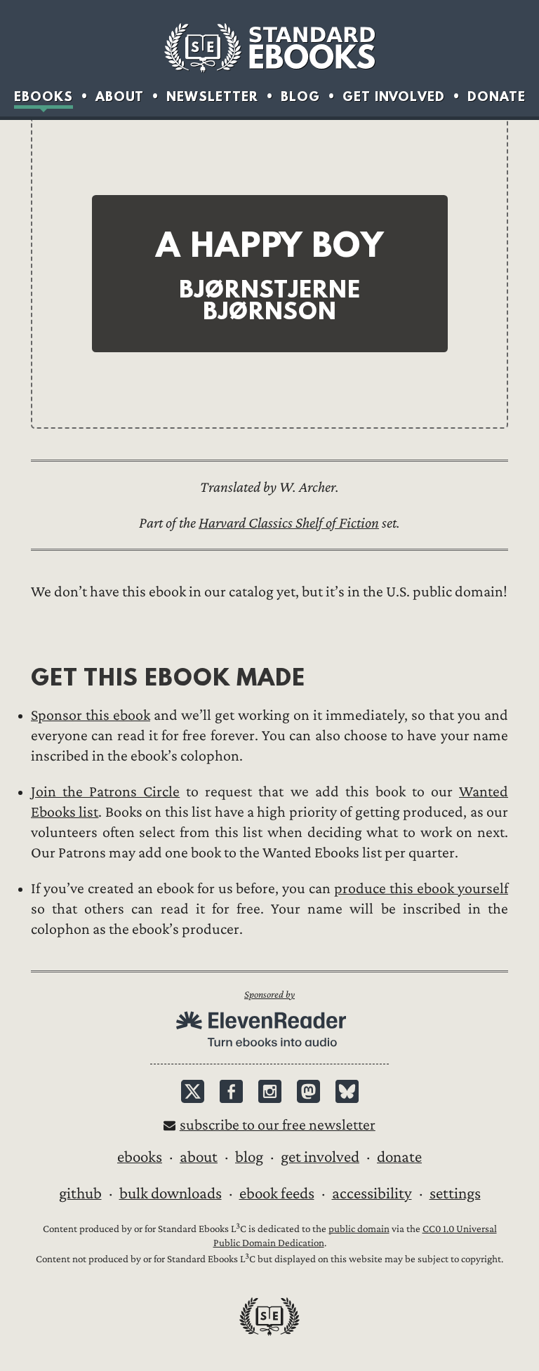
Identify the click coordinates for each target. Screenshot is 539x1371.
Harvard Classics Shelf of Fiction (289, 523)
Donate (496, 96)
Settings (455, 1193)
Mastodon (308, 1091)
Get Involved (393, 96)
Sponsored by (269, 994)
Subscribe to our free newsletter (277, 1125)
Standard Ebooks (269, 47)
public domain (359, 1229)
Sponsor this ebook (90, 715)
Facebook (231, 1091)
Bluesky (347, 1091)
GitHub (80, 1193)
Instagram (269, 1091)
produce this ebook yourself (421, 888)
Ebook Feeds (276, 1193)
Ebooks (43, 96)
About (119, 96)
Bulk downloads (170, 1193)
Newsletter (212, 96)
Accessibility (372, 1193)
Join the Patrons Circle (105, 791)
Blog (300, 96)
